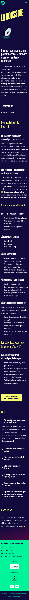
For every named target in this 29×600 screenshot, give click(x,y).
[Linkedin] (12, 586)
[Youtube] (17, 586)
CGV (20, 596)
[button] (26, 3)
